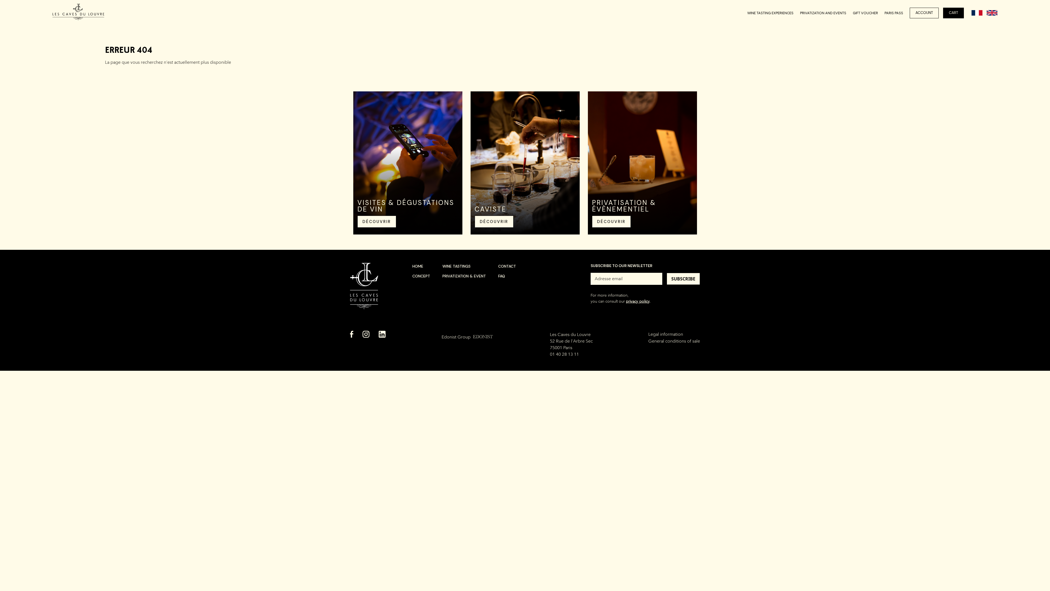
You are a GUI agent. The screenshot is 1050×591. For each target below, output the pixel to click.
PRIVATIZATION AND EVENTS (823, 13)
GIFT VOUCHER (865, 13)
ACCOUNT (924, 12)
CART (953, 12)
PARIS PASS (894, 13)
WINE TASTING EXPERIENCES (770, 13)
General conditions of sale (674, 341)
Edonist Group (467, 337)
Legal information (665, 334)
